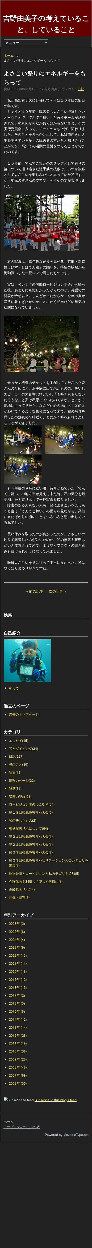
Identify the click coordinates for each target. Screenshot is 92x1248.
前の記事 (36, 591)
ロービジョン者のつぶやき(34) (32, 804)
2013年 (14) (18, 1027)
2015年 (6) (17, 1011)
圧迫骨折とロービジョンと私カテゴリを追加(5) (44, 873)
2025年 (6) (17, 931)
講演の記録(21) (20, 796)
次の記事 (56, 591)
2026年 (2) (17, 923)
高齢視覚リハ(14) (22, 889)
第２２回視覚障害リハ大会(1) (31, 844)
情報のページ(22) (22, 780)
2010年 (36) (18, 1051)
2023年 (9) (17, 947)
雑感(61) (15, 788)
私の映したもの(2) (22, 820)
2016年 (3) (17, 1003)
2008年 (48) (18, 1067)
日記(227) (16, 756)
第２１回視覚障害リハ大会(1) (31, 836)
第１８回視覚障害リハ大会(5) (31, 812)
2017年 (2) (17, 995)
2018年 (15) (18, 987)
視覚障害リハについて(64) (28, 828)
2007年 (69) (18, 1075)
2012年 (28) (18, 1035)
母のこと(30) (18, 764)
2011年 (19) (18, 1043)
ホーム (9, 55)
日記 (81, 89)
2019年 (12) (18, 979)
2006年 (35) (18, 1083)
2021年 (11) (18, 963)
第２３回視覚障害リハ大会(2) (31, 852)
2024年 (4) (17, 939)
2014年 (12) (18, 1019)
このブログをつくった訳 (22, 1127)
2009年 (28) (18, 1059)
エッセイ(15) (18, 740)
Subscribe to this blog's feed (56, 1100)
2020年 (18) (18, 971)
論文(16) (15, 772)
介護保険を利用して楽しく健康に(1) (36, 881)
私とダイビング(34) (23, 748)
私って (14, 688)
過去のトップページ (24, 714)
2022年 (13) (18, 955)
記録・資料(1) (19, 897)
